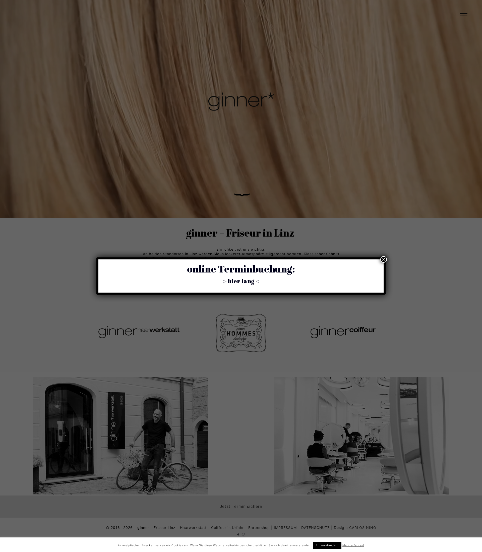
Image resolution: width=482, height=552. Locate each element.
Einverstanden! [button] (327, 545)
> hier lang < (241, 281)
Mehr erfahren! (353, 545)
